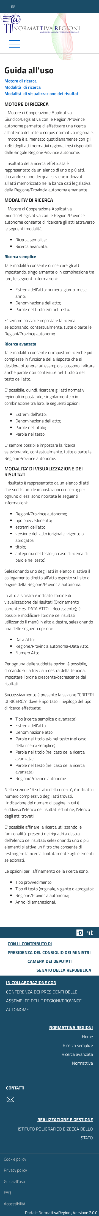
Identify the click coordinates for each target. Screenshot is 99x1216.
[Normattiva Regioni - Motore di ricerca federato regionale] (51, 23)
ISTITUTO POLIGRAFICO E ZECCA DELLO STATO (55, 1133)
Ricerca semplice (78, 1045)
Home (87, 1036)
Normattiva (82, 1063)
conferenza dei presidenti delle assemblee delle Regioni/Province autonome (44, 1001)
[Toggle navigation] (49, 44)
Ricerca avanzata (77, 1054)
